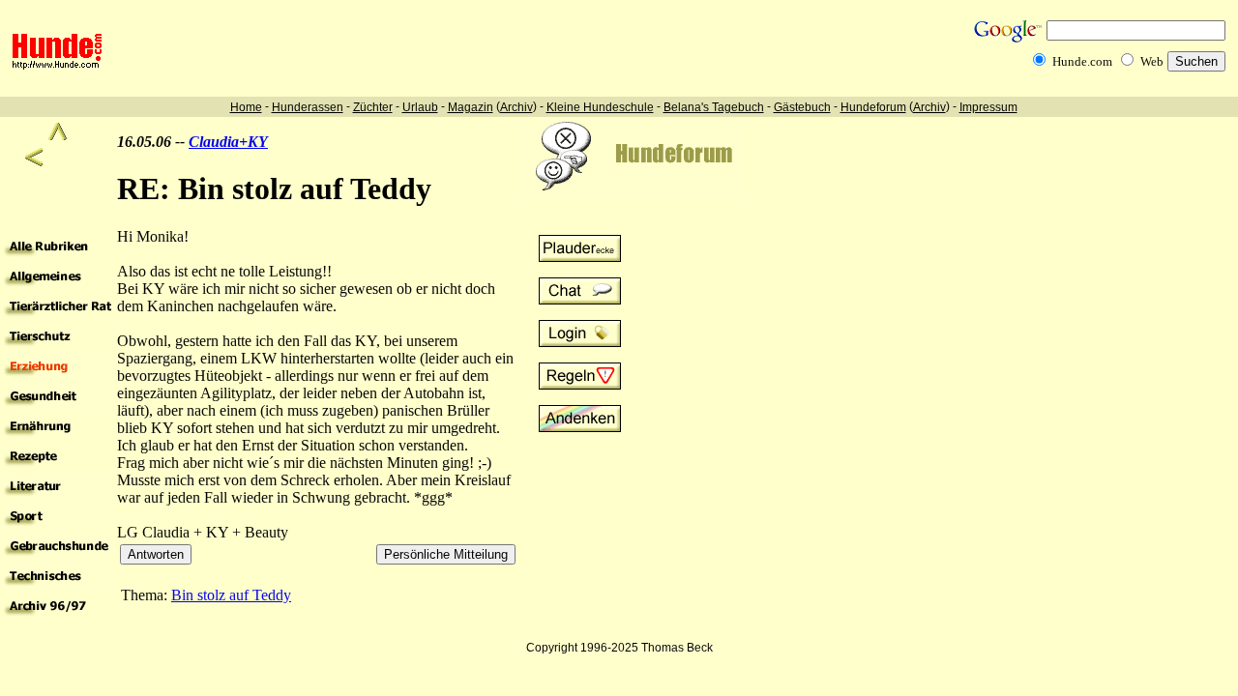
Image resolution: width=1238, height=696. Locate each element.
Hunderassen (307, 107)
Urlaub (420, 107)
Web (1152, 61)
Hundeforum (873, 107)
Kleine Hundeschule (600, 107)
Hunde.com (1082, 61)
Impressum (988, 107)
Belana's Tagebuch (713, 107)
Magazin (470, 107)
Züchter (373, 107)
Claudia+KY (228, 141)
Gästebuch (802, 107)
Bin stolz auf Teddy (231, 595)
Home (246, 107)
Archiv (516, 107)
